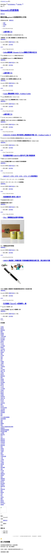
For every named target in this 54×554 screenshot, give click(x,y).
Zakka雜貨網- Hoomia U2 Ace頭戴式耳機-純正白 (20, 52)
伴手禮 (2, 355)
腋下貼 (2, 342)
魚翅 (2, 368)
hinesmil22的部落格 (10, 10)
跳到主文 (3, 13)
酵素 (2, 404)
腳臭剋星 (3, 330)
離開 (7, 551)
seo (1, 487)
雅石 (2, 414)
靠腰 (2, 420)
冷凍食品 (3, 366)
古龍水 (2, 497)
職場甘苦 (11, 20)
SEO (2, 435)
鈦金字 (2, 461)
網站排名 (3, 434)
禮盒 (2, 353)
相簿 (4, 23)
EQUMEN (3, 503)
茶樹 (2, 494)
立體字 (2, 451)
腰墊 (2, 422)
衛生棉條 (3, 483)
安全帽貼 (3, 339)
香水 (2, 495)
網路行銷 (3, 486)
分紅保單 (3, 409)
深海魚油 (3, 403)
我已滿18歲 (3, 551)
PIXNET (17, 536)
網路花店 (3, 439)
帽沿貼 (2, 328)
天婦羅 (2, 361)
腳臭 (2, 331)
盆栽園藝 (3, 412)
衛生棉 (2, 481)
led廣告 (2, 459)
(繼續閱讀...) (3, 39)
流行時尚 (11, 44)
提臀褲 (2, 504)
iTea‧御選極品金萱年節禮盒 (13, 217)
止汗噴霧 (3, 346)
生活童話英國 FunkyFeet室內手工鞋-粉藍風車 (19, 155)
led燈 (2, 458)
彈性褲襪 (3, 467)
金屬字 (2, 454)
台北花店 (3, 443)
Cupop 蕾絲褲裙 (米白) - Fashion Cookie (17, 94)
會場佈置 (3, 442)
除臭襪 (2, 333)
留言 (13, 42)
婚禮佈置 (3, 440)
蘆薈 (2, 490)
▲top (2, 46)
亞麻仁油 (3, 398)
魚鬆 (2, 357)
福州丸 (2, 365)
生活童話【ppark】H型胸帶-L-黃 (14, 303)
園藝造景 (3, 410)
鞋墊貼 (2, 347)
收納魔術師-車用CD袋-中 (12, 197)
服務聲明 (39, 536)
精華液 (2, 492)
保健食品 (3, 396)
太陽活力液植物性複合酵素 (7, 426)
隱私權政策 (34, 536)
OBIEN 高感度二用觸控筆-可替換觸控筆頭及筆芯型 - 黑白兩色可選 (26, 260)
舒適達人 (3, 484)
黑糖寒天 (3, 428)
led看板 (2, 462)
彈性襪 (2, 464)
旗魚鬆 (2, 352)
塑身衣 (2, 500)
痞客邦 (10, 42)
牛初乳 (2, 401)
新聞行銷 (3, 489)
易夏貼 (2, 341)
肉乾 (2, 358)
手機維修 (3, 480)
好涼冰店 (3, 338)
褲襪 (2, 465)
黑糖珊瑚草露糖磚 (5, 429)
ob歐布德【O (7, 32)
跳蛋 (2, 477)
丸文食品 (3, 349)
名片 (4, 26)
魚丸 (2, 360)
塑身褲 (2, 501)
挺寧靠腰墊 (3, 418)
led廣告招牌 (3, 456)
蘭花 (2, 415)
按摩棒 (2, 475)
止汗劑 (2, 344)
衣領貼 (2, 327)
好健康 (2, 395)
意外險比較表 (4, 407)
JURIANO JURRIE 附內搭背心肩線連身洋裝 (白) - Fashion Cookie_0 (27, 135)
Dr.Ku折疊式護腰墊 (5, 417)
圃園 (2, 498)
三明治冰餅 (3, 336)
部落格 (4, 24)
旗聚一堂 (3, 350)
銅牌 (2, 453)
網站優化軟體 (4, 431)
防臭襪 (2, 334)
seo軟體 (2, 433)
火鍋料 (2, 363)
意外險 (2, 406)
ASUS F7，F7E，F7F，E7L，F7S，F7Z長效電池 (20, 176)
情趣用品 (3, 473)
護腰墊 (2, 423)
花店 (2, 437)
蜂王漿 (2, 399)
